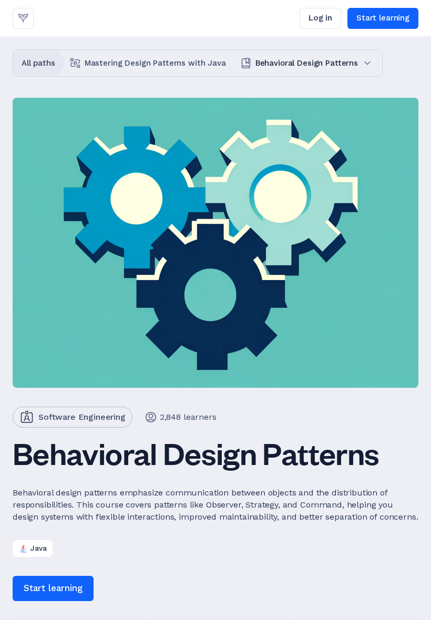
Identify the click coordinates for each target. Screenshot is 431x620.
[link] (23, 18)
